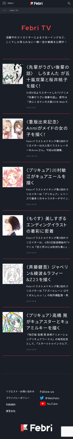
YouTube (52, 403)
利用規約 (10, 404)
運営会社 (10, 411)
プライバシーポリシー (18, 397)
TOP (5, 10)
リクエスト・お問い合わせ (20, 391)
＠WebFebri (52, 398)
